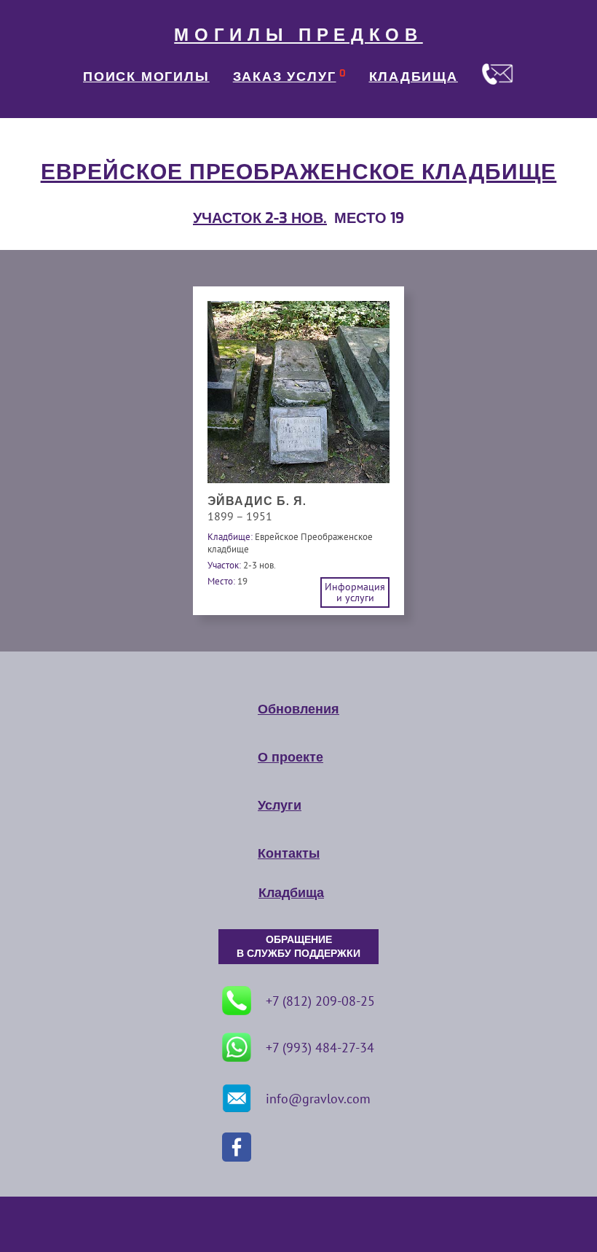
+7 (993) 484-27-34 (320, 1047)
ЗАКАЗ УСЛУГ (284, 76)
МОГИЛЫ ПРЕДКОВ (298, 35)
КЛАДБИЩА (413, 76)
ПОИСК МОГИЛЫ (146, 76)
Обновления (298, 709)
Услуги (279, 805)
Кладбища (291, 892)
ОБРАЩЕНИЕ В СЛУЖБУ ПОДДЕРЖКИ (298, 946)
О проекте (290, 757)
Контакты (289, 853)
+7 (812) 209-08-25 (320, 1001)
